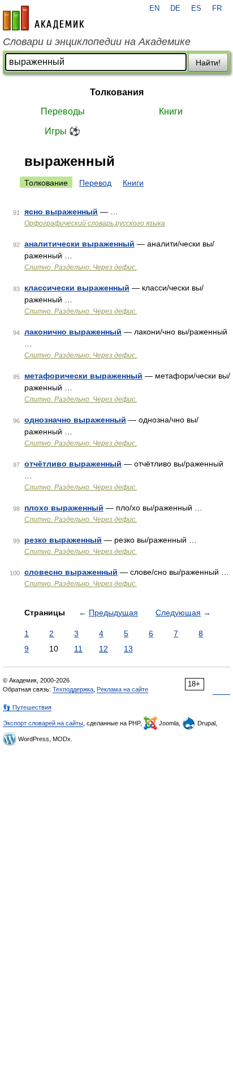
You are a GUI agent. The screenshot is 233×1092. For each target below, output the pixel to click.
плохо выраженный (63, 507)
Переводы (63, 111)
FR (217, 8)
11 (78, 648)
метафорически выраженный (83, 375)
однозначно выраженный (75, 419)
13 (128, 648)
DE (175, 8)
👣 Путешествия (27, 707)
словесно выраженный (71, 571)
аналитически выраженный (79, 243)
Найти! (208, 62)
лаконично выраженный (73, 331)
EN (154, 8)
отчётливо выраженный (73, 463)
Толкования (117, 92)
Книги (171, 111)
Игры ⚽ (62, 131)
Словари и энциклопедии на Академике (97, 41)
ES (196, 8)
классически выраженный (77, 287)
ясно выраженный (61, 211)
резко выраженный (63, 539)
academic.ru (43, 18)
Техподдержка (73, 689)
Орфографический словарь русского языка (94, 223)
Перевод (95, 182)
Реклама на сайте (122, 689)
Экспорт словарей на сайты (43, 723)
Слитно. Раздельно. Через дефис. (80, 267)
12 (103, 648)
